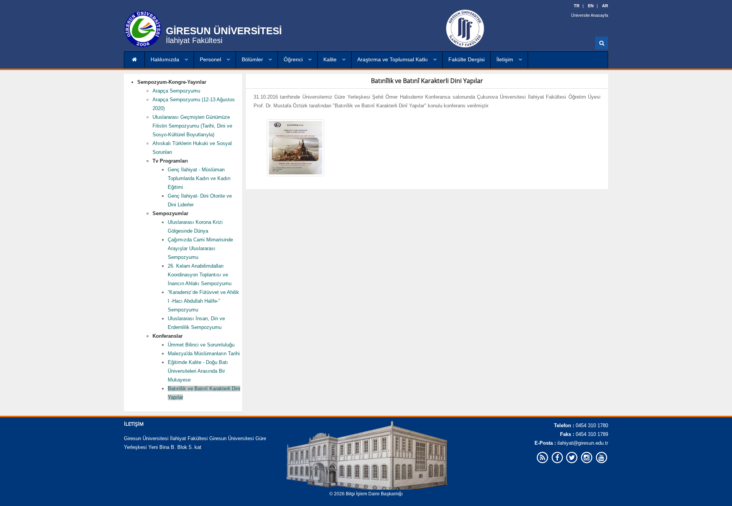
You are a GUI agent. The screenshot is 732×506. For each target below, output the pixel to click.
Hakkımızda (166, 59)
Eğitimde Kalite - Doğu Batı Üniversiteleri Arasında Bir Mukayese (198, 371)
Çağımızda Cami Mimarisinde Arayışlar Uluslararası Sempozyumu (200, 248)
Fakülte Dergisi (466, 59)
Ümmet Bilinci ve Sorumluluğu (201, 345)
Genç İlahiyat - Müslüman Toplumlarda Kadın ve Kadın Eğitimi (199, 178)
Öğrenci (294, 59)
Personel (211, 59)
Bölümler (253, 59)
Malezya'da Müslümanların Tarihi (204, 353)
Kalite (330, 59)
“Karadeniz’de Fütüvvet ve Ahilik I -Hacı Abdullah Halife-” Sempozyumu (203, 301)
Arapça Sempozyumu (176, 91)
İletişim (505, 59)
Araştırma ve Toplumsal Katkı (393, 59)
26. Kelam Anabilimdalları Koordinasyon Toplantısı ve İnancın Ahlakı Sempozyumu (199, 274)
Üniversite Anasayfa (589, 15)
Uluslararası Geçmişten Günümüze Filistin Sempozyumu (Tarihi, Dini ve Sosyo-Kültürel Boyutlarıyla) (192, 125)
